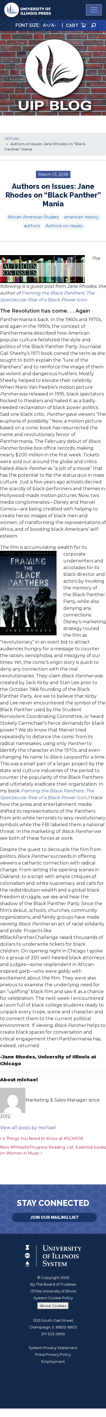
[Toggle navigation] (94, 10)
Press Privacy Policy (53, 1354)
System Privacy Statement (53, 1348)
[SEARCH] (93, 25)
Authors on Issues (64, 225)
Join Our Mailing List (54, 1217)
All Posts (12, 138)
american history (81, 217)
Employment (53, 1361)
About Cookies (53, 1306)
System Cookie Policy (53, 1298)
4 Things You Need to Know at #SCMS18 (42, 1138)
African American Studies (33, 217)
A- (53, 25)
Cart (72, 25)
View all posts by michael (28, 1127)
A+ (45, 25)
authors (32, 225)
